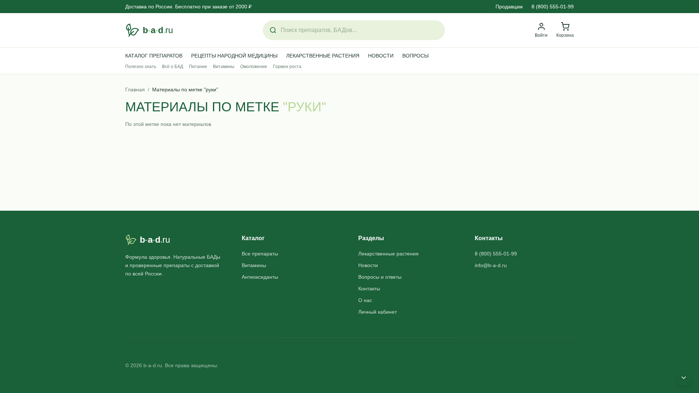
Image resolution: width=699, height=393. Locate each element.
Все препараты (260, 254)
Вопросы (415, 56)
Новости (381, 56)
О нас (365, 300)
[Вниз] (684, 378)
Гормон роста (287, 66)
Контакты (369, 288)
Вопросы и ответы (380, 277)
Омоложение (253, 66)
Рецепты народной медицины (234, 56)
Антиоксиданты (260, 277)
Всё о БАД (172, 66)
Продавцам (509, 6)
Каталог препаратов (153, 56)
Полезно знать (140, 66)
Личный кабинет (377, 312)
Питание (198, 66)
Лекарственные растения (322, 56)
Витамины (223, 66)
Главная (135, 89)
